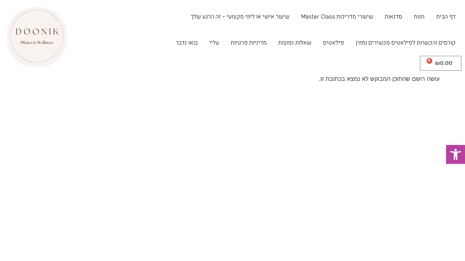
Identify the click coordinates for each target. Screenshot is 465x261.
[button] (455, 154)
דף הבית (446, 16)
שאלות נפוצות (294, 42)
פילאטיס (333, 42)
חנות (419, 16)
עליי (214, 42)
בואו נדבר (187, 42)
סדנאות (393, 16)
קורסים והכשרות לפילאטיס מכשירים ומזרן (406, 42)
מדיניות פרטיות (249, 42)
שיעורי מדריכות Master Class (337, 16)
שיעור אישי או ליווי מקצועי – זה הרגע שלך (240, 16)
